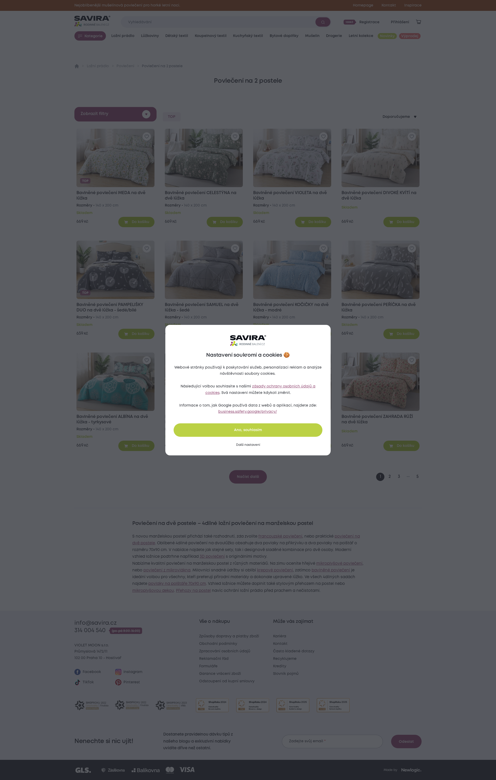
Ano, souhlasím (248, 430)
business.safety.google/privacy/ (247, 411)
